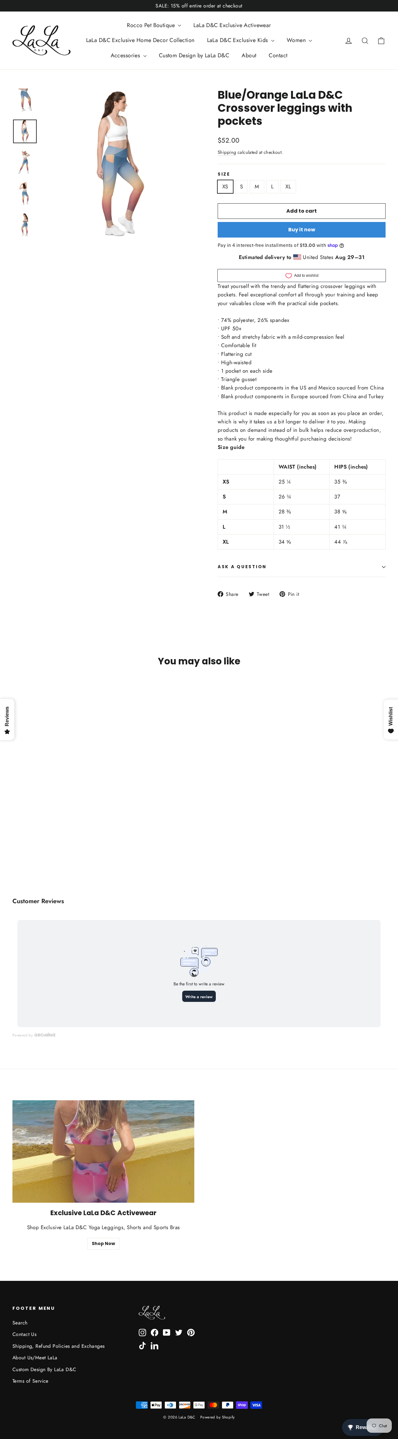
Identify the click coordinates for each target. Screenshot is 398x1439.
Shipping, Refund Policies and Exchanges (58, 1346)
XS (225, 186)
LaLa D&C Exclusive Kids (238, 40)
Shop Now (103, 1243)
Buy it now (301, 229)
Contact (278, 55)
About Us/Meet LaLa (35, 1357)
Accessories (126, 55)
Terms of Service (30, 1381)
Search (20, 1322)
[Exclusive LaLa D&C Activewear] (103, 1151)
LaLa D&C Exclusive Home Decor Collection (140, 40)
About (249, 55)
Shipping (227, 152)
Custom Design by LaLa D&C (194, 55)
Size (224, 174)
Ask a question (242, 567)
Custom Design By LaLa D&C (44, 1369)
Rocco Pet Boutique (151, 25)
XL (288, 186)
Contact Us (24, 1334)
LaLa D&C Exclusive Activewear (232, 25)
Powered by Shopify (217, 1417)
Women (297, 40)
